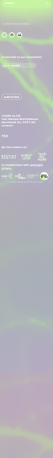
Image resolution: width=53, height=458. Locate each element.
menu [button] (9, 2)
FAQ (5, 135)
